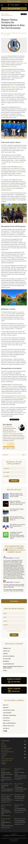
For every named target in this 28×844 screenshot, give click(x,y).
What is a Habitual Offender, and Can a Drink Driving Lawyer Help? (17, 503)
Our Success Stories (8, 710)
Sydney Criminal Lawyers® (14, 437)
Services (5, 653)
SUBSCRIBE (14, 481)
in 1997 (7, 101)
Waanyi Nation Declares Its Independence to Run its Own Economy (13, 23)
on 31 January (12, 66)
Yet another (4, 56)
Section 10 (6, 728)
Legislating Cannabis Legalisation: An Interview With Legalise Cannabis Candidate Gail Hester (17, 535)
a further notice (15, 87)
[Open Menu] (2, 5)
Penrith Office (20, 795)
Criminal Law (7, 648)
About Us (5, 705)
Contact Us (6, 720)
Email (4, 448)
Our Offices (6, 718)
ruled (16, 257)
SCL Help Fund (7, 658)
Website (8, 448)
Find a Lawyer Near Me (9, 723)
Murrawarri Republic (9, 388)
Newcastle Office (7, 795)
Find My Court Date (8, 725)
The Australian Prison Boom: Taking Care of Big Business (17, 518)
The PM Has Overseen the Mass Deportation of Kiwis (17, 526)
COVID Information (8, 664)
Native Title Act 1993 (12, 86)
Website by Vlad (14, 841)
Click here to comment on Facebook (13, 549)
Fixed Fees (5, 707)
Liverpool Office (7, 784)
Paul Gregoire (8, 33)
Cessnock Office (21, 819)
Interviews (6, 661)
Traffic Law (6, 651)
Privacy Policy (14, 834)
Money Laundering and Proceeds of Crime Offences (13, 667)
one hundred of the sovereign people (13, 187)
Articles (6, 14)
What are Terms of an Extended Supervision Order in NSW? (16, 495)
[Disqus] (14, 573)
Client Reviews (7, 712)
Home (2, 14)
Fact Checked (6, 34)
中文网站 (5, 731)
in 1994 (16, 95)
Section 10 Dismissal (9, 656)
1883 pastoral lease (12, 170)
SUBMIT (14, 635)
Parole (5, 670)
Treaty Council (20, 149)
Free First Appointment (9, 715)
